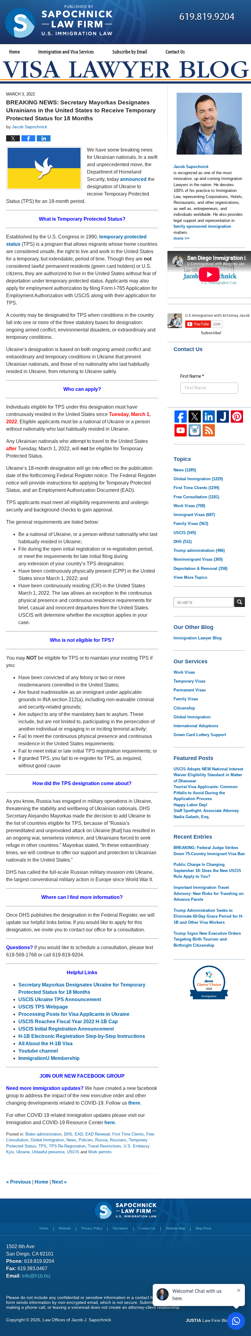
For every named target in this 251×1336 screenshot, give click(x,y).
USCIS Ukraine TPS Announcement (59, 999)
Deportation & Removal (200, 568)
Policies (86, 1140)
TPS (43, 1146)
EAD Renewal (97, 1134)
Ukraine (23, 1152)
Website (65, 1228)
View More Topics (190, 577)
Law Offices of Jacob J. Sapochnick (77, 1319)
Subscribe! (211, 333)
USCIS (73, 1152)
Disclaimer (120, 1228)
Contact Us (175, 51)
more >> (181, 238)
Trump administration (199, 550)
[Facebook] (181, 416)
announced (133, 179)
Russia (101, 1140)
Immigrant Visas (194, 514)
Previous (18, 1181)
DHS (68, 1134)
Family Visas (191, 523)
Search (239, 602)
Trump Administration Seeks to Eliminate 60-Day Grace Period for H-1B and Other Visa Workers (208, 916)
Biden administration (43, 1134)
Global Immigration (47, 1140)
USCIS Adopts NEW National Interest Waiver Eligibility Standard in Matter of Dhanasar (208, 775)
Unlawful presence (48, 1152)
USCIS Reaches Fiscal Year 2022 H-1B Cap (68, 1021)
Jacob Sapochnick (191, 166)
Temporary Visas (189, 681)
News (71, 1140)
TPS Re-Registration (67, 1146)
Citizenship (184, 708)
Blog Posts (204, 1228)
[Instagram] (195, 430)
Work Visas (189, 505)
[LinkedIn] (209, 416)
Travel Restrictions (104, 1146)
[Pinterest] (237, 416)
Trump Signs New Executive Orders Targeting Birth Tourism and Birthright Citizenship (207, 939)
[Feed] (209, 430)
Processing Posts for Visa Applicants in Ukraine (73, 1014)
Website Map (175, 1228)
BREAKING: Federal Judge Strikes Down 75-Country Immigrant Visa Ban (209, 850)
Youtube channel (38, 1050)
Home (14, 51)
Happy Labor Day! (190, 805)
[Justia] (223, 416)
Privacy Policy (91, 1228)
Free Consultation (196, 497)
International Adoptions (196, 726)
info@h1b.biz (36, 1275)
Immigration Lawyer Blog (198, 638)
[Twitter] (195, 416)
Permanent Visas (190, 690)
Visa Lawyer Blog (58, 21)
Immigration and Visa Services (66, 51)
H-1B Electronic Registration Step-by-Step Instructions (81, 1036)
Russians (118, 1140)
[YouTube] (181, 430)
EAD (79, 1134)
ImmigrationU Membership (49, 1058)
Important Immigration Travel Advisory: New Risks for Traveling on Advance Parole (209, 893)
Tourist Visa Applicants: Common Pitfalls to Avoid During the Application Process (206, 792)
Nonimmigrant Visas (198, 559)
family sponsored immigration (202, 226)
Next (59, 1181)
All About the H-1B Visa (45, 1043)
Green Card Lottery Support (200, 734)
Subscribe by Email (129, 51)
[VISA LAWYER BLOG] (125, 69)
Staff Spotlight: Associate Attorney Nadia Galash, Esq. (206, 813)
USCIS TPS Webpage (43, 1006)
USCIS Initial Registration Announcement (66, 1028)
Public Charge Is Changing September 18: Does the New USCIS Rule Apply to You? (207, 870)
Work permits (100, 1152)
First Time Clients (128, 1134)
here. (110, 1122)
